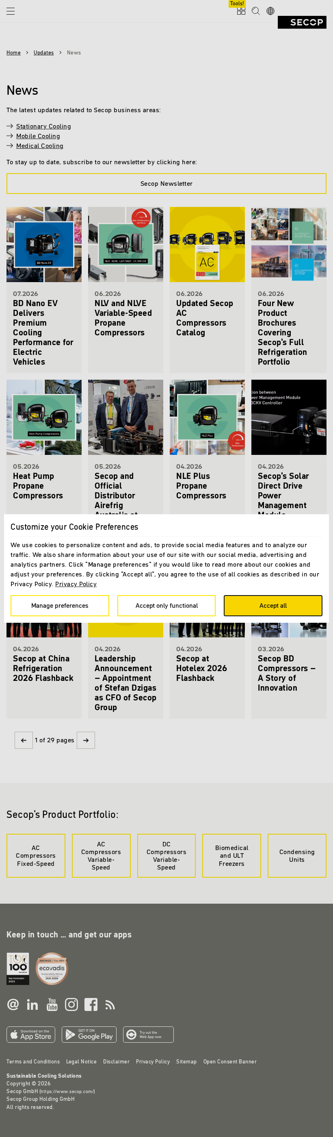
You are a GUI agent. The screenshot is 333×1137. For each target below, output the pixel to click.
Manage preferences (60, 605)
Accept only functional (167, 605)
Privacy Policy (76, 583)
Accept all (273, 605)
